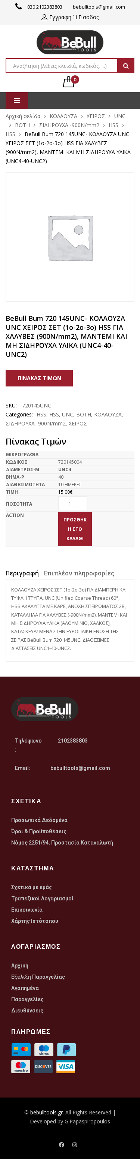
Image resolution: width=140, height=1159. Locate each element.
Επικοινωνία (27, 910)
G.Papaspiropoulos (87, 1121)
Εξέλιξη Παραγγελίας (38, 977)
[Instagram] (74, 1144)
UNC (119, 116)
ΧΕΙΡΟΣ (96, 116)
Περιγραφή (22, 573)
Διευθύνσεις (27, 1011)
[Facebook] (61, 1144)
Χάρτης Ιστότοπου (34, 921)
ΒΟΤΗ (22, 125)
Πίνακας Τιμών (39, 378)
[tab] (22, 574)
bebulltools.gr (46, 1112)
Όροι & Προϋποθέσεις (38, 831)
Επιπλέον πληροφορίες (79, 573)
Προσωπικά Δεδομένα (39, 820)
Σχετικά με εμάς (31, 887)
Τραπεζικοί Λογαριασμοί (42, 898)
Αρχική (19, 966)
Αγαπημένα (25, 988)
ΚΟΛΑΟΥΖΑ (63, 116)
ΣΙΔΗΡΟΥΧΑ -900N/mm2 (69, 125)
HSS (113, 125)
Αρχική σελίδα (23, 116)
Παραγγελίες (27, 999)
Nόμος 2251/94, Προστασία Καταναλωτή (62, 843)
